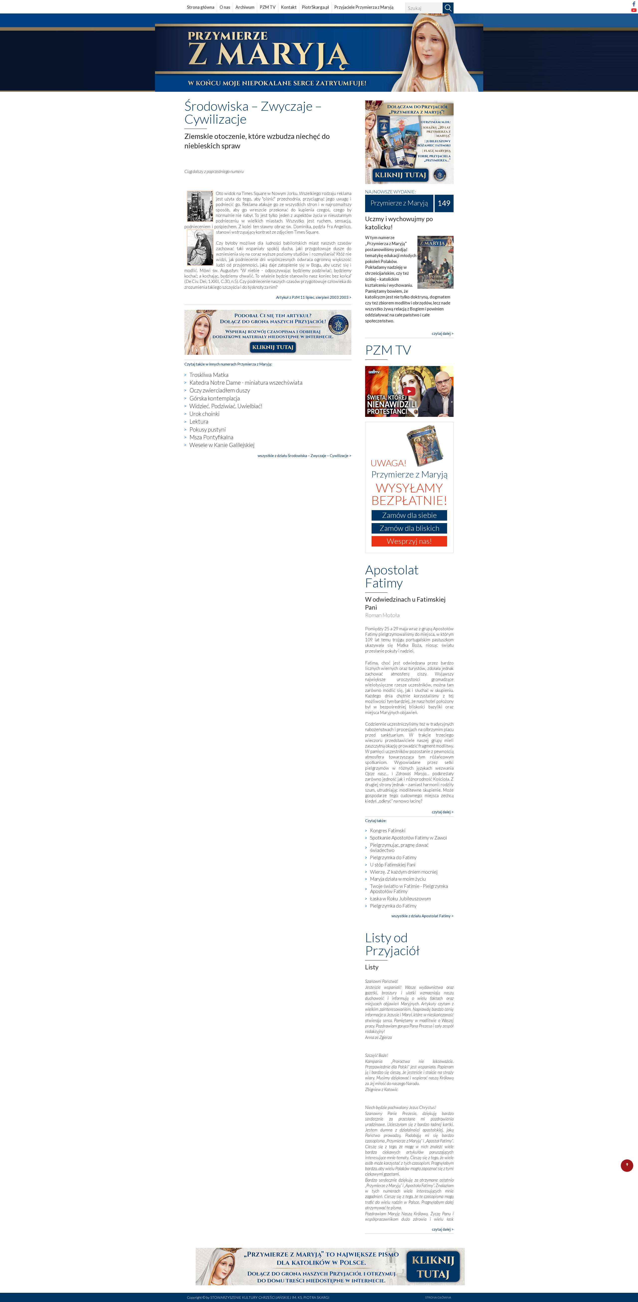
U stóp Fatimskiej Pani (392, 864)
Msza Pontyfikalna (211, 437)
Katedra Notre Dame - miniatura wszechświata (246, 382)
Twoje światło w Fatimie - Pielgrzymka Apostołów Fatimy (409, 888)
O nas (225, 7)
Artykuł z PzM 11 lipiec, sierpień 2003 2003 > (313, 297)
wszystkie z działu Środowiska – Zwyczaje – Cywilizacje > (304, 455)
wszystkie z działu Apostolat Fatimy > (423, 916)
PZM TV (268, 7)
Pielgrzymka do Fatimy (393, 857)
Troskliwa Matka (209, 374)
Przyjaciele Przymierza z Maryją (364, 7)
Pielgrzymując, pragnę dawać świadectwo (399, 847)
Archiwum (245, 7)
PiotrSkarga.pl (315, 7)
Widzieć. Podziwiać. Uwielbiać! (225, 405)
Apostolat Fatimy (392, 576)
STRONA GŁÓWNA (438, 1297)
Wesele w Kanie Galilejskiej (221, 444)
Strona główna (200, 7)
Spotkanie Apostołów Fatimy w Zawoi (408, 837)
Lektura (198, 421)
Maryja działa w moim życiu (398, 879)
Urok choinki (204, 413)
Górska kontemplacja (214, 398)
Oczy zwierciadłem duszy (219, 390)
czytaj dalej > (443, 333)
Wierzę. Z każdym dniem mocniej (404, 872)
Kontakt (289, 7)
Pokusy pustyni (207, 429)
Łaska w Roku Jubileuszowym (400, 898)
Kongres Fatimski (387, 830)
